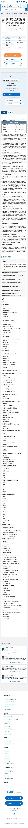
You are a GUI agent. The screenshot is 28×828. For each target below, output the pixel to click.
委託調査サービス (8, 716)
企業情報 (6, 747)
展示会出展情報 (8, 741)
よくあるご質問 (8, 734)
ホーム (3, 13)
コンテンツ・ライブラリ (9, 763)
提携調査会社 (7, 758)
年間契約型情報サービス (10, 704)
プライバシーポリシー (14, 818)
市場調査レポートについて (9, 13)
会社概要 (6, 751)
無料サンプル (7, 726)
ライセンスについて (10, 90)
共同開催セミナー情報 (9, 744)
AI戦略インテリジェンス (9, 771)
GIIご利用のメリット (9, 709)
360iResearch (7, 38)
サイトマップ (8, 818)
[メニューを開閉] (26, 2)
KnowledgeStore (9, 778)
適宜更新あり (19, 48)
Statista (6, 773)
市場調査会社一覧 (8, 706)
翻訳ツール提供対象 (8, 50)
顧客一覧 (6, 756)
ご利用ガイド (7, 723)
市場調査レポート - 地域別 (10, 701)
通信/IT (16, 13)
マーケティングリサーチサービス (11, 719)
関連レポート (10, 113)
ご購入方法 (7, 731)
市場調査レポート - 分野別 (10, 699)
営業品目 (6, 753)
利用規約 (20, 818)
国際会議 (6, 785)
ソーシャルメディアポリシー (14, 821)
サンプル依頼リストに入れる (15, 652)
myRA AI (7, 776)
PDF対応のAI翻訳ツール (10, 729)
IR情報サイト (7, 761)
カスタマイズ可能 (8, 48)
